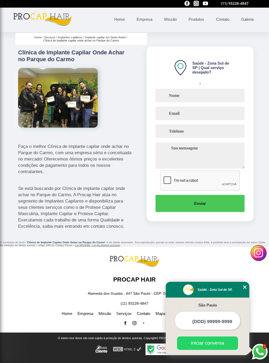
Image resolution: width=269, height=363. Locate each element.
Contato (222, 19)
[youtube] (205, 4)
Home (119, 19)
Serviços (124, 313)
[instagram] (196, 4)
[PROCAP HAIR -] (42, 29)
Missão (170, 19)
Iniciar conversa (207, 343)
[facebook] (187, 4)
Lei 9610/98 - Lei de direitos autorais (97, 245)
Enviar (200, 203)
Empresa (144, 19)
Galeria (247, 19)
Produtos (196, 19)
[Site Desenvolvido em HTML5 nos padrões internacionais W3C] (127, 349)
